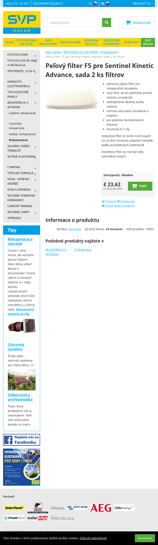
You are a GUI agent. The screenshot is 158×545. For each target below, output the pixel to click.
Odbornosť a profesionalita (20, 397)
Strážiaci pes (127, 201)
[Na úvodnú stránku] (23, 22)
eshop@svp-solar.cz (48, 3)
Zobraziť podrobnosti (93, 538)
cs (90, 3)
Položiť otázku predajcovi (120, 205)
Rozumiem (145, 538)
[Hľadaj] (106, 22)
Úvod (9, 42)
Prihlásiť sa (141, 3)
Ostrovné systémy (16, 347)
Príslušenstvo (82, 250)
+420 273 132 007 (17, 3)
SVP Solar (148, 42)
